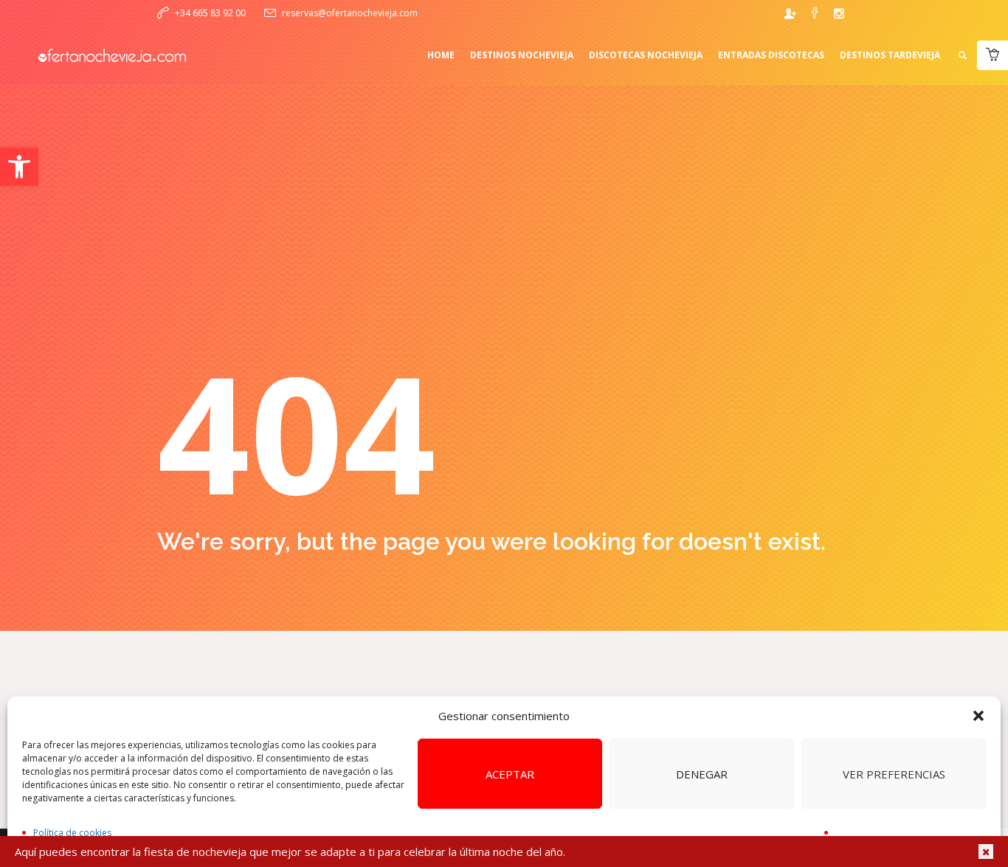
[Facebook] (815, 13)
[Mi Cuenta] (790, 13)
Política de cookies (72, 832)
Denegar (702, 774)
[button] (19, 167)
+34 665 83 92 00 (210, 13)
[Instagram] (839, 13)
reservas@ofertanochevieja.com (350, 13)
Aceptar (510, 774)
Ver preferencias (894, 774)
